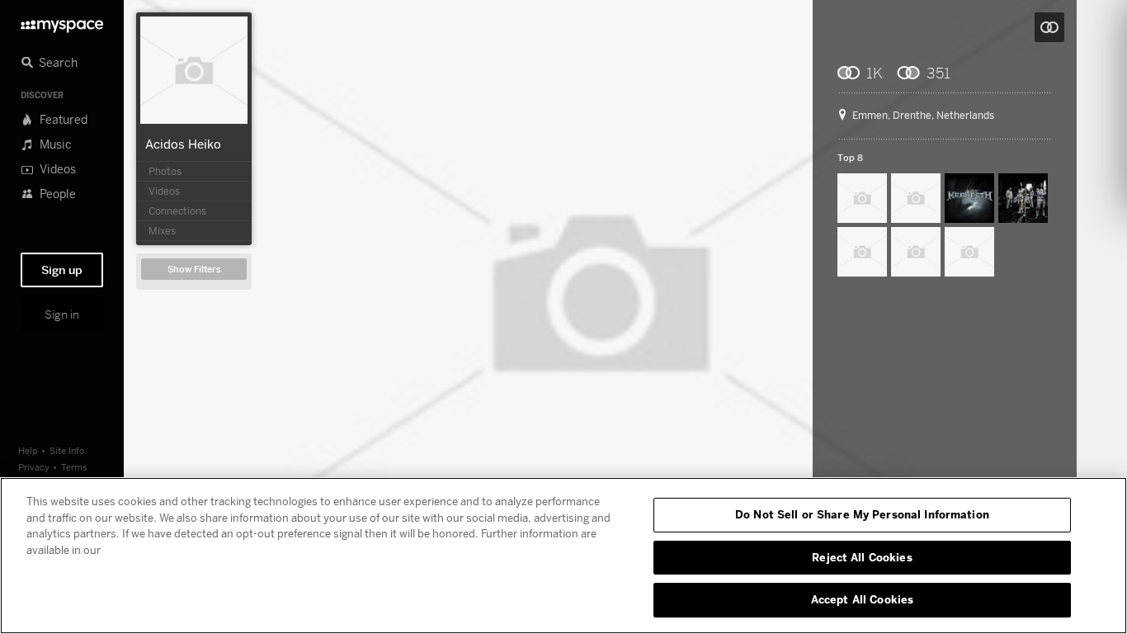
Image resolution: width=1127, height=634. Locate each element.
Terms (74, 467)
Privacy (34, 467)
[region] (563, 555)
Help (28, 450)
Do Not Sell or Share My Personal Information (862, 514)
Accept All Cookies (862, 599)
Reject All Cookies (862, 557)
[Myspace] (62, 22)
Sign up (62, 270)
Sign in (62, 314)
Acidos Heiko (183, 143)
